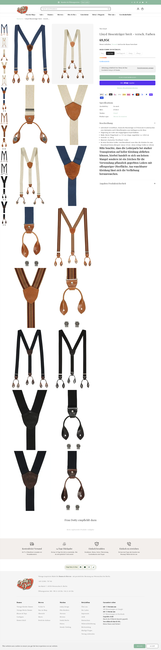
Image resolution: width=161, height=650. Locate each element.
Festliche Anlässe (44, 620)
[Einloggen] (138, 9)
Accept (152, 646)
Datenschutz (85, 620)
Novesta (62, 613)
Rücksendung (86, 627)
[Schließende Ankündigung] (146, 2)
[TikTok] (93, 567)
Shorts (40, 617)
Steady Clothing (65, 627)
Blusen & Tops (22, 613)
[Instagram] (135, 2)
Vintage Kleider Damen (25, 607)
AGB (83, 617)
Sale (41, 15)
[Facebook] (132, 2)
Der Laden (85, 610)
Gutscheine (84, 15)
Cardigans (20, 617)
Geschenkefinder (125, 15)
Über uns (111, 15)
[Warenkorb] (142, 9)
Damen (50, 15)
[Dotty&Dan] (22, 10)
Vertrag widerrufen (88, 634)
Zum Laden (85, 2)
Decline (140, 646)
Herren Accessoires (120, 116)
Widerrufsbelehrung (88, 624)
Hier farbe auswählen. (110, 49)
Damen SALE (21, 620)
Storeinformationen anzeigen (145, 68)
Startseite (20, 19)
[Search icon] (109, 9)
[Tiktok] (140, 2)
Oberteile (41, 613)
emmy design (64, 607)
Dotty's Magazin (98, 15)
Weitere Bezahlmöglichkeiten (127, 88)
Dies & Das (72, 15)
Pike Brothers (64, 610)
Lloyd (115, 113)
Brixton (62, 617)
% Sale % (41, 607)
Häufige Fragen (86, 630)
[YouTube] (143, 2)
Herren (60, 15)
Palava (62, 624)
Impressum (85, 613)
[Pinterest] (137, 2)
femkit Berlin (64, 620)
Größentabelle (104, 61)
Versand (114, 44)
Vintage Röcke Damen (24, 610)
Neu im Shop (30, 15)
